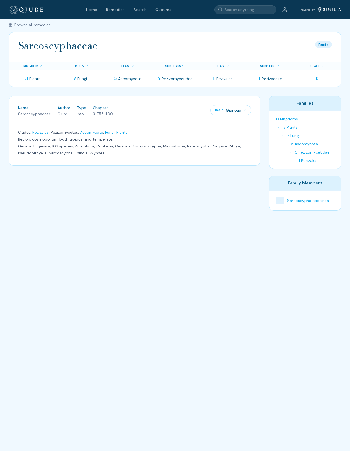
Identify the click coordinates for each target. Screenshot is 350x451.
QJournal (164, 9)
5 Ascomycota (304, 143)
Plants (122, 132)
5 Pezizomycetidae (312, 152)
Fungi (110, 132)
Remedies (115, 9)
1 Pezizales (308, 160)
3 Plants (290, 127)
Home (91, 9)
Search (140, 9)
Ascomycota (91, 132)
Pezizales (40, 132)
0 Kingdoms (287, 119)
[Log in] (285, 10)
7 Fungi (293, 135)
